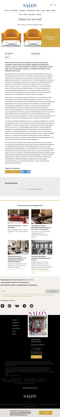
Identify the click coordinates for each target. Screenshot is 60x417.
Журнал (53, 10)
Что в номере (36, 349)
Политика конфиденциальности (24, 383)
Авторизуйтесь (22, 189)
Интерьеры (14, 10)
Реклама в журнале (30, 379)
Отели (25, 14)
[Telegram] (29, 171)
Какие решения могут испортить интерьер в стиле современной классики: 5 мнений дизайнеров (17, 258)
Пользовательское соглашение (34, 381)
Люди (48, 10)
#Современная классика (19, 269)
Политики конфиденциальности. (19, 415)
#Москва (33, 272)
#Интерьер (10, 269)
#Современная (46, 270)
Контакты (43, 379)
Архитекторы (31, 10)
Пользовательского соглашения (45, 294)
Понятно (46, 413)
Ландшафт (22, 10)
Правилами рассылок (26, 296)
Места (38, 10)
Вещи (43, 10)
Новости (7, 10)
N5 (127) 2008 (8, 58)
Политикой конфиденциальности (11, 296)
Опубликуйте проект (36, 356)
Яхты (20, 14)
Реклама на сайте (15, 379)
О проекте (4, 379)
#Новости (10, 233)
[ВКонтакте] (25, 171)
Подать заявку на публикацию (12, 381)
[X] (21, 171)
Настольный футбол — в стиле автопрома (17, 226)
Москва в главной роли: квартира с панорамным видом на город (41, 258)
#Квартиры (39, 270)
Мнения (38, 14)
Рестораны (31, 14)
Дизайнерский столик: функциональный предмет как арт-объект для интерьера (41, 227)
